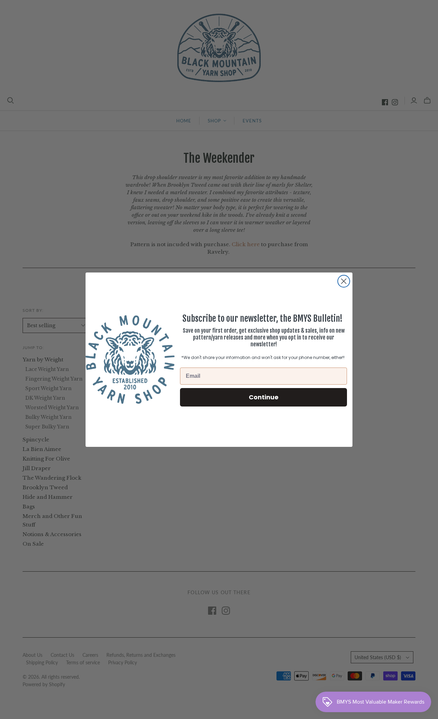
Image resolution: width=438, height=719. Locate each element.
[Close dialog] (344, 281)
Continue (264, 396)
